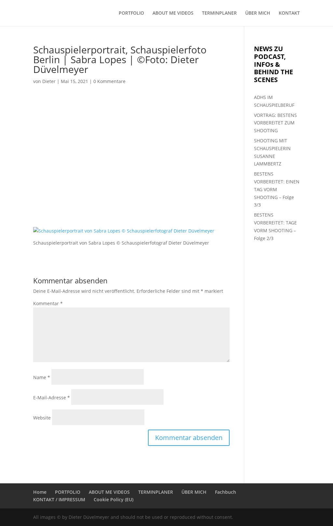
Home (40, 492)
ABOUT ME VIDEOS (173, 13)
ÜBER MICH (257, 13)
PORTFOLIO (131, 13)
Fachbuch (225, 492)
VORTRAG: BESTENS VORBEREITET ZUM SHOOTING (275, 123)
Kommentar (48, 303)
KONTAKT (289, 13)
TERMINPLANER (219, 13)
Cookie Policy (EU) (113, 499)
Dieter (49, 81)
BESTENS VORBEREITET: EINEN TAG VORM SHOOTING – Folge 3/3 (277, 189)
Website (42, 418)
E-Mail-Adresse (51, 397)
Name (41, 377)
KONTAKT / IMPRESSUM (59, 499)
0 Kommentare (109, 81)
